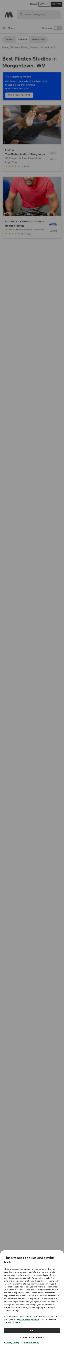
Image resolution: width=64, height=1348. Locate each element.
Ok (32, 1331)
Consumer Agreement (29, 1320)
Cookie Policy (31, 1343)
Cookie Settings (32, 1337)
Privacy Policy (14, 1323)
